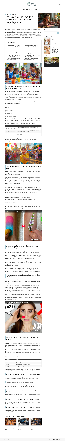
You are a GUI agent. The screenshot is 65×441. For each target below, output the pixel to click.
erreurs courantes (25, 34)
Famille (53, 39)
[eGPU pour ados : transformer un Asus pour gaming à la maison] (36, 421)
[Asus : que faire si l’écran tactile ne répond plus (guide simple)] (23, 421)
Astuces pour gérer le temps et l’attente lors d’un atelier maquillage (14, 53)
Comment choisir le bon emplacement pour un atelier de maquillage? (31, 59)
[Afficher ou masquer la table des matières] (27, 42)
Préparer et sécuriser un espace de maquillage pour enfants (13, 59)
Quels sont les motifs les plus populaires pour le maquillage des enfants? (31, 53)
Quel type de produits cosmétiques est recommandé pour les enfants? (31, 46)
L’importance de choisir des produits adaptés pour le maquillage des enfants (14, 46)
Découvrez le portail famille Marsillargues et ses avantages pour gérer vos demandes (55, 42)
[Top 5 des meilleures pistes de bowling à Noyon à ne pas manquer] (10, 421)
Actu (6, 431)
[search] (59, 4)
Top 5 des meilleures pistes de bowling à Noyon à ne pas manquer (10, 428)
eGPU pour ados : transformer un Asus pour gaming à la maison (36, 428)
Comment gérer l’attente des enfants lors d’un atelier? (31, 49)
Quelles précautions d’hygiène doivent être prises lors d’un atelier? (32, 56)
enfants (24, 29)
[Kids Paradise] (32, 4)
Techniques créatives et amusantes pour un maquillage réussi (14, 49)
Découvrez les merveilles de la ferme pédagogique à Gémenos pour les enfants (50, 62)
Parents (53, 47)
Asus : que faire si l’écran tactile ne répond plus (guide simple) (23, 428)
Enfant (32, 431)
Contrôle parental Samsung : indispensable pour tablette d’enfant (55, 51)
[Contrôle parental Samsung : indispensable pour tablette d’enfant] (47, 50)
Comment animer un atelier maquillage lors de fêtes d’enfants (14, 56)
